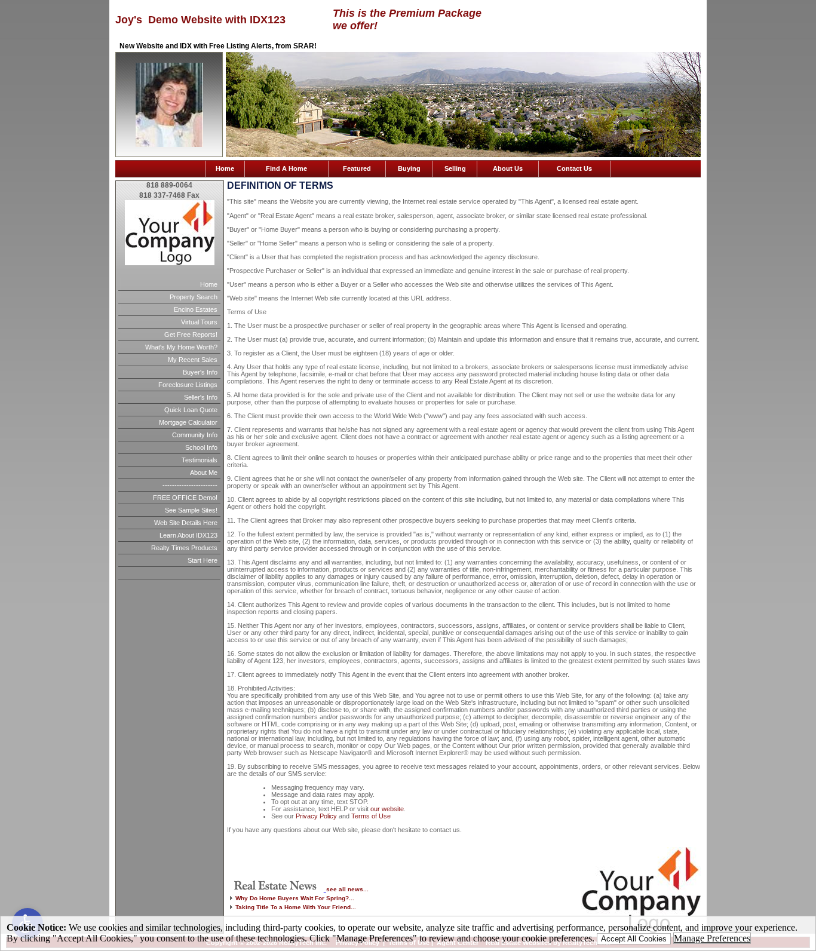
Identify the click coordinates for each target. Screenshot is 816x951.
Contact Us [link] (574, 168)
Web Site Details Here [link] (185, 522)
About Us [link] (508, 168)
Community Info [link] (194, 434)
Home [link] (225, 168)
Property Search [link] (193, 296)
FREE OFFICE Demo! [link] (185, 497)
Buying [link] (409, 168)
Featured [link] (357, 168)
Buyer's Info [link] (200, 372)
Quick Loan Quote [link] (190, 409)
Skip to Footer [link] (57, 27)
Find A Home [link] (286, 168)
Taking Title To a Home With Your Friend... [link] (295, 907)
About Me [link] (203, 472)
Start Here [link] (202, 560)
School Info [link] (201, 447)
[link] (276, 888)
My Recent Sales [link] (192, 359)
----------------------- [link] (189, 485)
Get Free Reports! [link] (190, 334)
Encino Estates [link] (195, 309)
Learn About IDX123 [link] (188, 535)
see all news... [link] (347, 889)
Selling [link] (455, 168)
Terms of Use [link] (371, 816)
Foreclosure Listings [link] (187, 384)
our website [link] (387, 808)
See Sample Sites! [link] (191, 510)
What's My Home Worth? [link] (181, 347)
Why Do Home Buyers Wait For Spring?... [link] (294, 898)
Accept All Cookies (634, 938)
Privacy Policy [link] (316, 816)
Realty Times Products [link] (184, 547)
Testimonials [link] (199, 460)
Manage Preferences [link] (712, 938)
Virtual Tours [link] (199, 322)
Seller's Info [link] (200, 397)
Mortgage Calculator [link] (188, 422)
